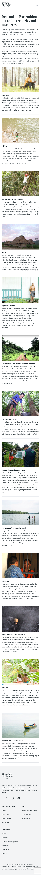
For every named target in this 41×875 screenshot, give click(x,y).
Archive (4, 854)
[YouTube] (19, 798)
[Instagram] (12, 798)
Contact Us (5, 850)
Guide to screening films (10, 842)
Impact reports (6, 818)
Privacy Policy (26, 818)
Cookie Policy (26, 814)
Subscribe (5, 838)
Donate (4, 834)
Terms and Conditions (29, 810)
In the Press (5, 814)
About (4, 810)
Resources (5, 846)
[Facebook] (6, 798)
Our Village (5, 822)
